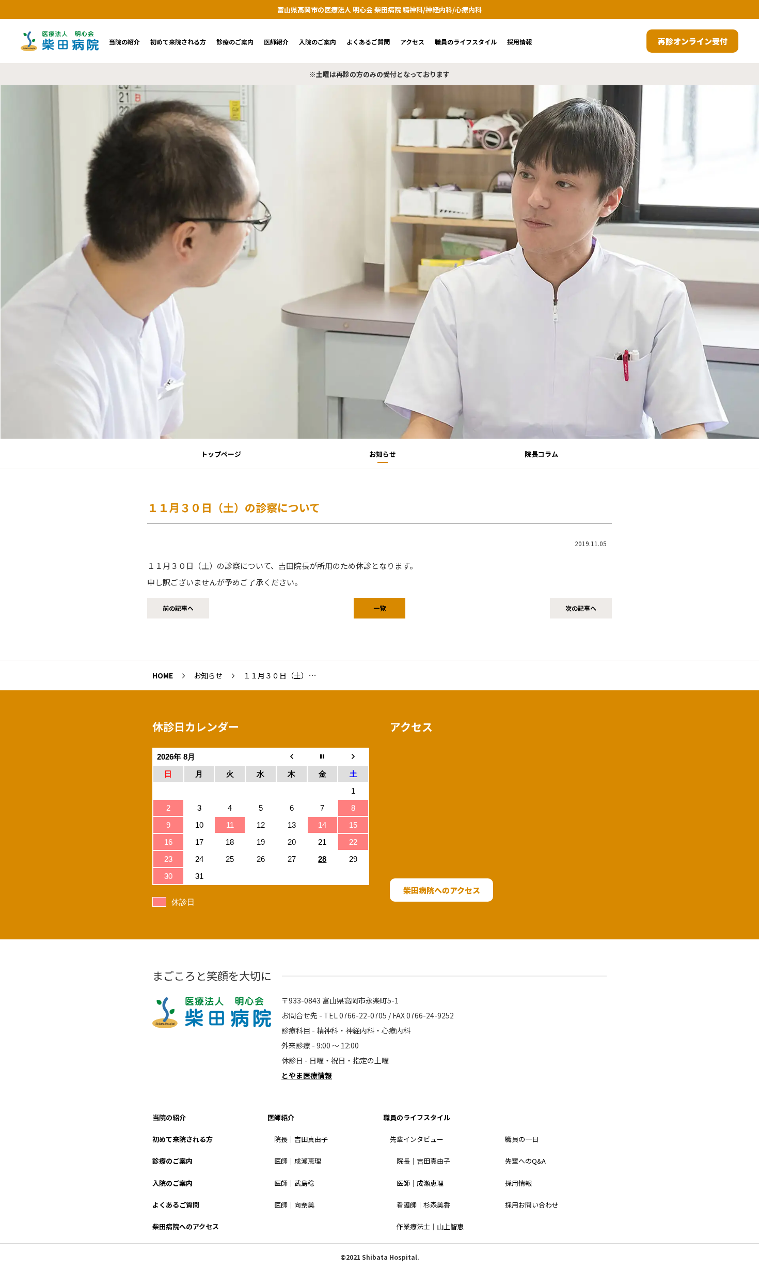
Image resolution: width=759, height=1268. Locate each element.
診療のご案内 (235, 41)
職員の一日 (522, 1139)
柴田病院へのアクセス (441, 890)
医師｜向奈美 (294, 1205)
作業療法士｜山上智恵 (430, 1226)
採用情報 (519, 41)
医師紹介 (276, 41)
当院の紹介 (124, 41)
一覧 (379, 608)
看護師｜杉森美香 (423, 1205)
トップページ (221, 454)
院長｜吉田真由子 (301, 1139)
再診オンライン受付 (693, 41)
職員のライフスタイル (466, 41)
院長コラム (541, 454)
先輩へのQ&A (525, 1161)
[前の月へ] (292, 757)
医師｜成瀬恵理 (297, 1161)
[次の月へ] (353, 757)
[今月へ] (323, 757)
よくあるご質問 (368, 41)
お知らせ (382, 454)
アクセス (412, 41)
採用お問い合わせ (532, 1205)
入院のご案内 (317, 41)
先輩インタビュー (417, 1139)
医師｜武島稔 (294, 1183)
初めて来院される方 (178, 41)
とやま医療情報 (306, 1075)
